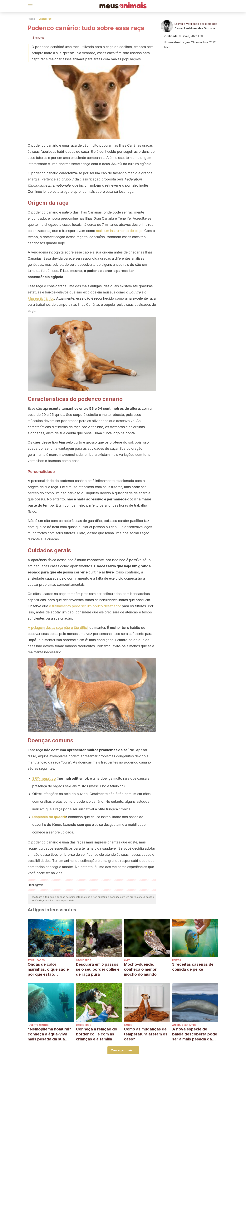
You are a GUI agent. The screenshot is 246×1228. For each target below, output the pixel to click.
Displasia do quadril (49, 817)
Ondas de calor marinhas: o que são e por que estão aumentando (48, 969)
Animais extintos (184, 1025)
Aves (127, 960)
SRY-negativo (44, 778)
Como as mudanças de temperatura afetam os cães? (145, 1034)
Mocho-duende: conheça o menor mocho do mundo (140, 969)
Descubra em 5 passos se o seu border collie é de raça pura (98, 969)
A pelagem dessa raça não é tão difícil (58, 628)
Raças (31, 18)
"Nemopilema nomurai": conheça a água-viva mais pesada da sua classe (50, 1034)
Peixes (176, 960)
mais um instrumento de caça (119, 231)
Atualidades (36, 960)
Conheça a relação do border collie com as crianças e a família (96, 1034)
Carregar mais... (123, 1050)
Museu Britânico (41, 298)
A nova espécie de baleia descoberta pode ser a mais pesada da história (194, 1034)
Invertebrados (38, 1025)
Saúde (128, 1025)
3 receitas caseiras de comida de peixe (193, 967)
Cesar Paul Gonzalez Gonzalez (196, 28)
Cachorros (45, 18)
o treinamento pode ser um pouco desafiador (85, 606)
